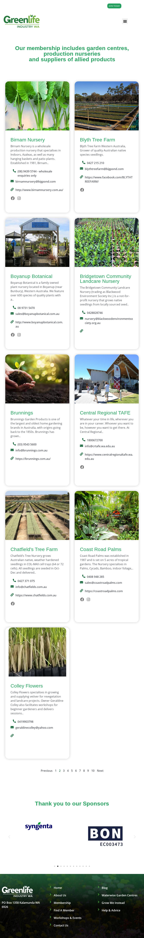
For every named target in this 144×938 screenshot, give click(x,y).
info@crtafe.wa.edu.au (100, 446)
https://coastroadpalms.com (104, 591)
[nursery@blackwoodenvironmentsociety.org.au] (81, 318)
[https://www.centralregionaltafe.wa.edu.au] (81, 454)
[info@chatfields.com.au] (12, 586)
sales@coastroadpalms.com (103, 583)
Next (100, 771)
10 (92, 771)
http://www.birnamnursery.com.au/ (39, 190)
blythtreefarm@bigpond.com (104, 169)
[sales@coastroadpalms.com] (81, 582)
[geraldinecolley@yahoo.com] (12, 727)
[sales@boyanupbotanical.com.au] (12, 313)
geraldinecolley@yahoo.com (34, 728)
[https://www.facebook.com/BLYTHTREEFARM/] (81, 176)
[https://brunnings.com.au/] (12, 458)
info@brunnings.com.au (31, 450)
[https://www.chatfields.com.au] (12, 594)
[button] (125, 21)
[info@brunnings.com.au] (12, 449)
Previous (47, 771)
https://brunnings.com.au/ (33, 459)
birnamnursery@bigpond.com (35, 181)
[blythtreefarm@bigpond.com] (81, 168)
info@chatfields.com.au (31, 587)
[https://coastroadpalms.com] (81, 590)
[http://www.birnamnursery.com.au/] (12, 189)
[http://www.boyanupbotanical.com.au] (12, 321)
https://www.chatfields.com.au (35, 595)
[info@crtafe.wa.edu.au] (81, 445)
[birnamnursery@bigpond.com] (12, 181)
